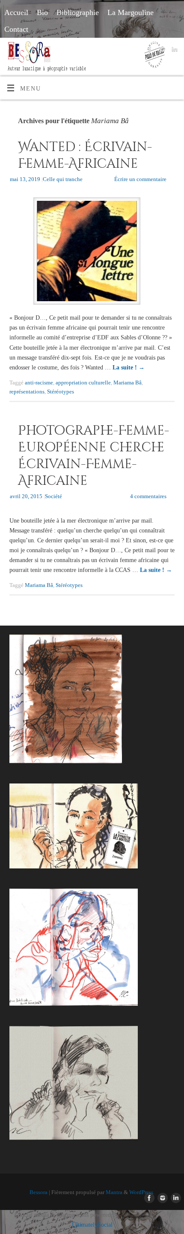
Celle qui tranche (63, 179)
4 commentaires (148, 496)
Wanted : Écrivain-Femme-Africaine (85, 155)
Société (53, 496)
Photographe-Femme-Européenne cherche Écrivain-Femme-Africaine (93, 456)
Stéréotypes (60, 391)
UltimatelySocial (92, 1224)
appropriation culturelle (83, 382)
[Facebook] (148, 50)
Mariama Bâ (127, 382)
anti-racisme (39, 382)
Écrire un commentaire (140, 179)
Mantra (114, 1192)
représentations (27, 391)
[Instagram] (161, 50)
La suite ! (129, 367)
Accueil (16, 12)
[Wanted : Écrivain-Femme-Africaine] (92, 253)
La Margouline (130, 12)
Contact (16, 29)
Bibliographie (77, 12)
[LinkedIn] (173, 50)
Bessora (38, 1192)
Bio (42, 12)
